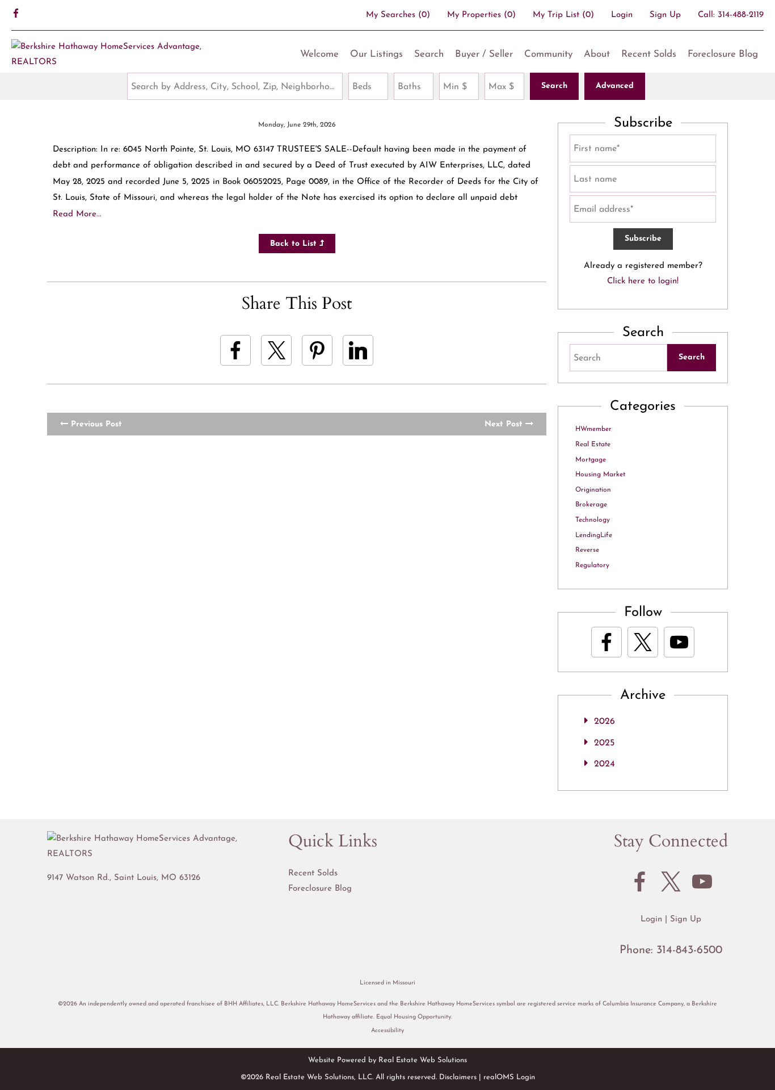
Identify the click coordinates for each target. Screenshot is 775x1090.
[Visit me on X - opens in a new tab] (642, 642)
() (398, 15)
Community (548, 54)
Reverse (587, 550)
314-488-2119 (741, 15)
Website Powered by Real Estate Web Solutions (387, 1060)
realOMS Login (509, 1077)
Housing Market (600, 474)
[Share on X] (276, 350)
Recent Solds (648, 54)
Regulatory (592, 565)
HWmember (593, 429)
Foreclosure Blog (723, 54)
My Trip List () (563, 15)
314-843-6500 (689, 950)
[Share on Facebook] (235, 350)
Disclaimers (458, 1077)
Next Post (505, 424)
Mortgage (590, 459)
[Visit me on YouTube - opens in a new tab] (679, 642)
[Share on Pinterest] (317, 350)
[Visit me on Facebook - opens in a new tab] (15, 14)
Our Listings (376, 54)
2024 (604, 764)
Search (429, 54)
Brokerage (591, 504)
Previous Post (95, 424)
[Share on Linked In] (358, 350)
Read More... (77, 214)
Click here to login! (643, 281)
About (597, 54)
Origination (593, 490)
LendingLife (593, 535)
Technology (592, 520)
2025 (604, 743)
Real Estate (592, 444)
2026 (604, 721)
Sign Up (665, 15)
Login (622, 15)
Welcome (319, 54)
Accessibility (387, 1031)
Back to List (294, 244)
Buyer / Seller (484, 54)
